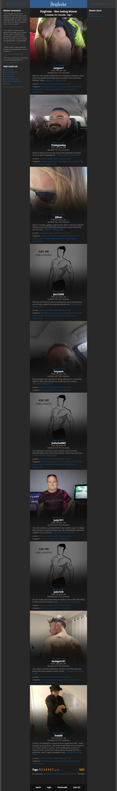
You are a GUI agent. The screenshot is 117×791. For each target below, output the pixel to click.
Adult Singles (45, 608)
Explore (58, 774)
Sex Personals (45, 462)
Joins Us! (76, 787)
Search (38, 787)
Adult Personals (46, 161)
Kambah (42, 84)
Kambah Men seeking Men (60, 761)
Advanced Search (96, 16)
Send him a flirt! (58, 65)
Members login (95, 4)
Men (64, 774)
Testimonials (62, 787)
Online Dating (45, 313)
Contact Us (9, 70)
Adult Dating (45, 390)
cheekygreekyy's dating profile (69, 155)
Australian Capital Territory (55, 84)
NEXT (82, 769)
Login (49, 787)
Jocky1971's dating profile (63, 532)
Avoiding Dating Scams (13, 81)
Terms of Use (9, 74)
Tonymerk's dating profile (42, 384)
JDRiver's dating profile (54, 229)
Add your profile (107, 4)
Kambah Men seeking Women (61, 86)
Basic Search (94, 14)
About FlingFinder (11, 72)
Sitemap (7, 83)
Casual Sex (44, 236)
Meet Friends (45, 86)
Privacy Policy (9, 77)
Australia (68, 84)
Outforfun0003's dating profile (44, 455)
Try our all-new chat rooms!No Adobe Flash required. (15, 4)
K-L (75, 774)
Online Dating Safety (12, 79)
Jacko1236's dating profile (69, 602)
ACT (70, 774)
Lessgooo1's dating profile (55, 80)
